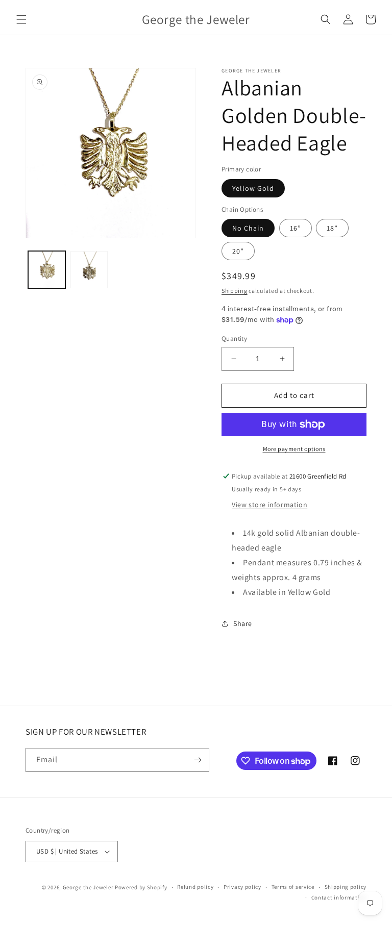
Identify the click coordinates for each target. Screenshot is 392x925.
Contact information (338, 897)
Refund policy (195, 886)
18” (332, 228)
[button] (21, 19)
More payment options (294, 449)
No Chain (248, 228)
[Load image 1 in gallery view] (46, 269)
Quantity (234, 338)
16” (295, 228)
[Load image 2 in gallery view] (89, 269)
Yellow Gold (253, 188)
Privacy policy (242, 886)
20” (238, 251)
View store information (269, 504)
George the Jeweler (88, 887)
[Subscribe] (197, 760)
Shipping (235, 290)
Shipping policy (346, 886)
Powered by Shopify (141, 887)
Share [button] (242, 623)
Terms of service (293, 886)
